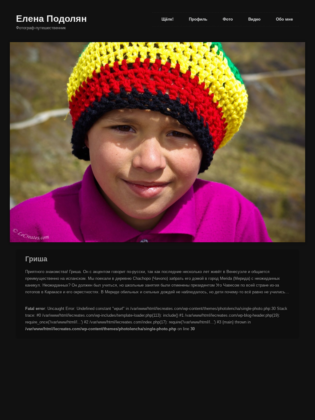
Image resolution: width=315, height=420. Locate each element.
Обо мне (284, 19)
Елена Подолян (51, 19)
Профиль (198, 19)
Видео (254, 19)
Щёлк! (167, 19)
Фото (228, 19)
